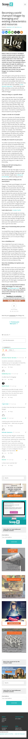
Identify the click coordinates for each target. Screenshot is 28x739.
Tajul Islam (5, 404)
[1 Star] (10, 315)
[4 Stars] (13, 315)
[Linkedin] (6, 32)
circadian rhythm (16, 210)
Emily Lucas (19, 27)
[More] (21, 32)
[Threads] (18, 32)
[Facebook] (3, 32)
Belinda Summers (7, 432)
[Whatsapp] (9, 32)
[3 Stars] (12, 315)
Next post (13, 323)
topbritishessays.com (13, 288)
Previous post (15, 322)
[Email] (12, 32)
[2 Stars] (11, 315)
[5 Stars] (15, 315)
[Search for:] (14, 478)
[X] (15, 32)
